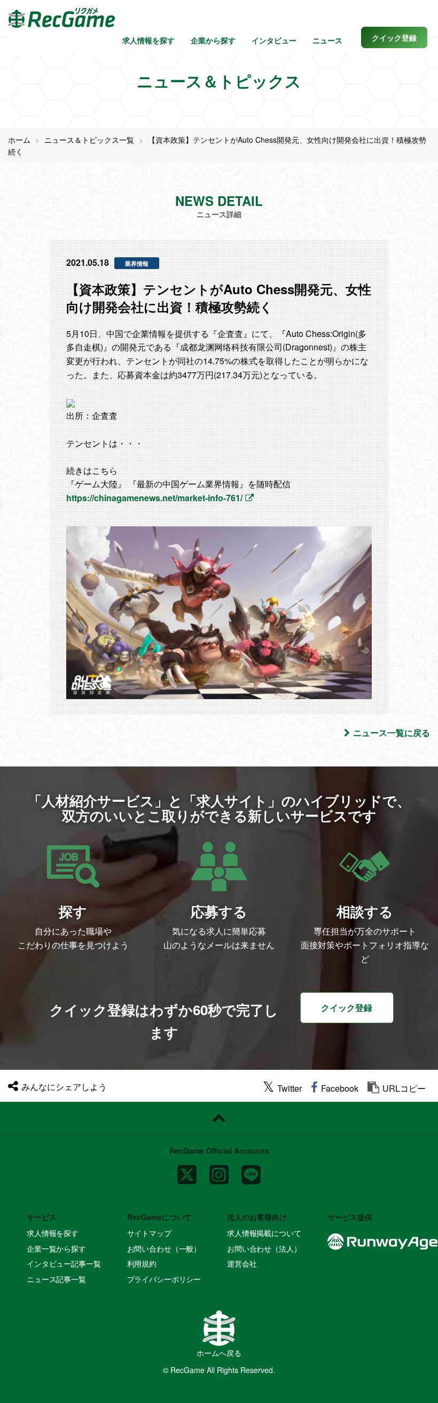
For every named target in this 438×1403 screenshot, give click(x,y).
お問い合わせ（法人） (264, 1248)
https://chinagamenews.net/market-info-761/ (154, 498)
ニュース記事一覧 (56, 1279)
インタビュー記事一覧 (64, 1263)
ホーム (19, 139)
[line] (251, 1170)
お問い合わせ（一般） (164, 1248)
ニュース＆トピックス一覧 (89, 139)
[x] (187, 1170)
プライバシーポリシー (164, 1279)
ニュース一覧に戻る (391, 732)
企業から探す (213, 40)
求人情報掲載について (264, 1233)
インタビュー (274, 40)
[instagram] (219, 1170)
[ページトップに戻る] (219, 1118)
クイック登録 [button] (346, 1007)
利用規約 (142, 1263)
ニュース (327, 40)
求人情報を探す (148, 40)
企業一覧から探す (56, 1248)
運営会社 (241, 1263)
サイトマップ (149, 1233)
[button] (394, 37)
